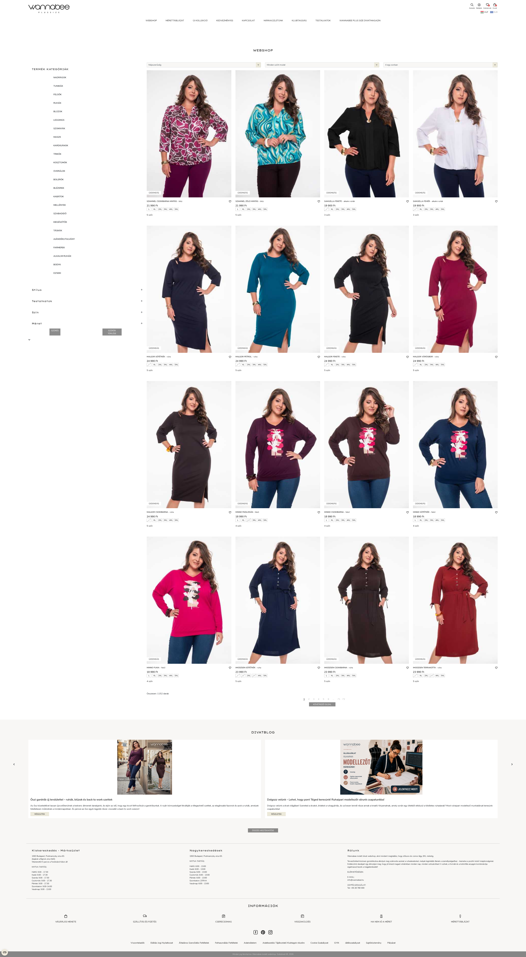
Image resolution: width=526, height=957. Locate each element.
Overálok (59, 171)
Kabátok (58, 196)
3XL (165, 209)
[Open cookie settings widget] (4, 952)
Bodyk (57, 264)
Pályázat (391, 942)
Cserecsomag (223, 921)
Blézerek (58, 188)
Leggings (58, 120)
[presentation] (14, 764)
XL (154, 209)
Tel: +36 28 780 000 (355, 888)
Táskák (57, 230)
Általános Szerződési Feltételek (194, 942)
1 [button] (304, 699)
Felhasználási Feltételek (226, 942)
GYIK (336, 942)
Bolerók (58, 179)
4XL (171, 209)
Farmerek (59, 247)
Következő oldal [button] (322, 704)
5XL (176, 209)
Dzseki (57, 273)
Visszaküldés (302, 921)
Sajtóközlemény (373, 942)
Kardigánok (60, 145)
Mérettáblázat (460, 921)
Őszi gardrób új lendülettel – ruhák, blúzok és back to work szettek (71, 799)
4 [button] (318, 699)
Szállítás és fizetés (144, 921)
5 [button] (323, 699)
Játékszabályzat (352, 942)
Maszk (57, 137)
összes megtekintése (263, 830)
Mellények (59, 205)
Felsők (57, 94)
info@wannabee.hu (355, 880)
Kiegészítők (60, 222)
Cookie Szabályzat (319, 942)
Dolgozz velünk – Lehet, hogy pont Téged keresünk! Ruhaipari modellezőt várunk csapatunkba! (325, 799)
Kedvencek (487, 7)
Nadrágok (59, 77)
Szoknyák (59, 128)
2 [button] (309, 699)
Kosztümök (60, 162)
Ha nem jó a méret (381, 921)
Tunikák (58, 86)
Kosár (495, 8)
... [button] (333, 699)
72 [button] (343, 699)
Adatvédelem (250, 942)
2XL (160, 209)
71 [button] (339, 699)
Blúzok (57, 111)
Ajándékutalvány (64, 239)
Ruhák (57, 103)
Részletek (40, 814)
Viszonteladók (138, 942)
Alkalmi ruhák (62, 256)
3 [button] (314, 699)
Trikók (57, 154)
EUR (496, 12)
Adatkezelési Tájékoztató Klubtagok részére (284, 942)
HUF (486, 12)
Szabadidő (59, 213)
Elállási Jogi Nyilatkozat (162, 942)
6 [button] (328, 699)
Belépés (479, 8)
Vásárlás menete (65, 921)
